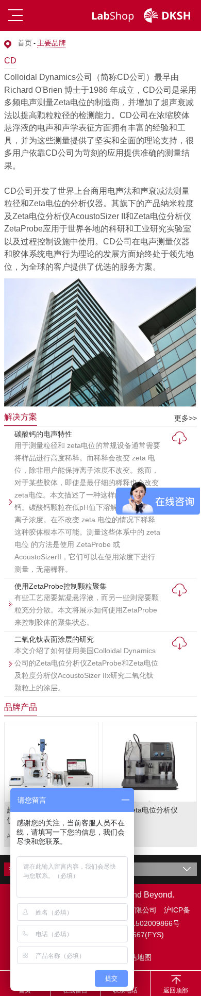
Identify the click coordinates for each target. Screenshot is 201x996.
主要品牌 (51, 43)
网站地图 (137, 957)
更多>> (185, 418)
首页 (25, 43)
